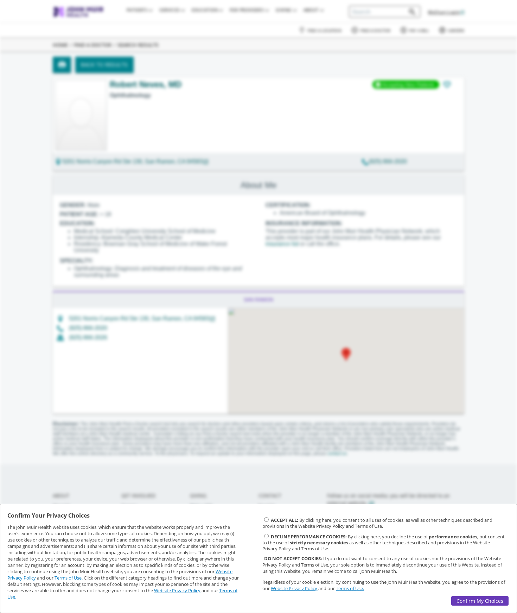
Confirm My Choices (480, 601)
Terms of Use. (69, 578)
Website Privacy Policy (177, 590)
